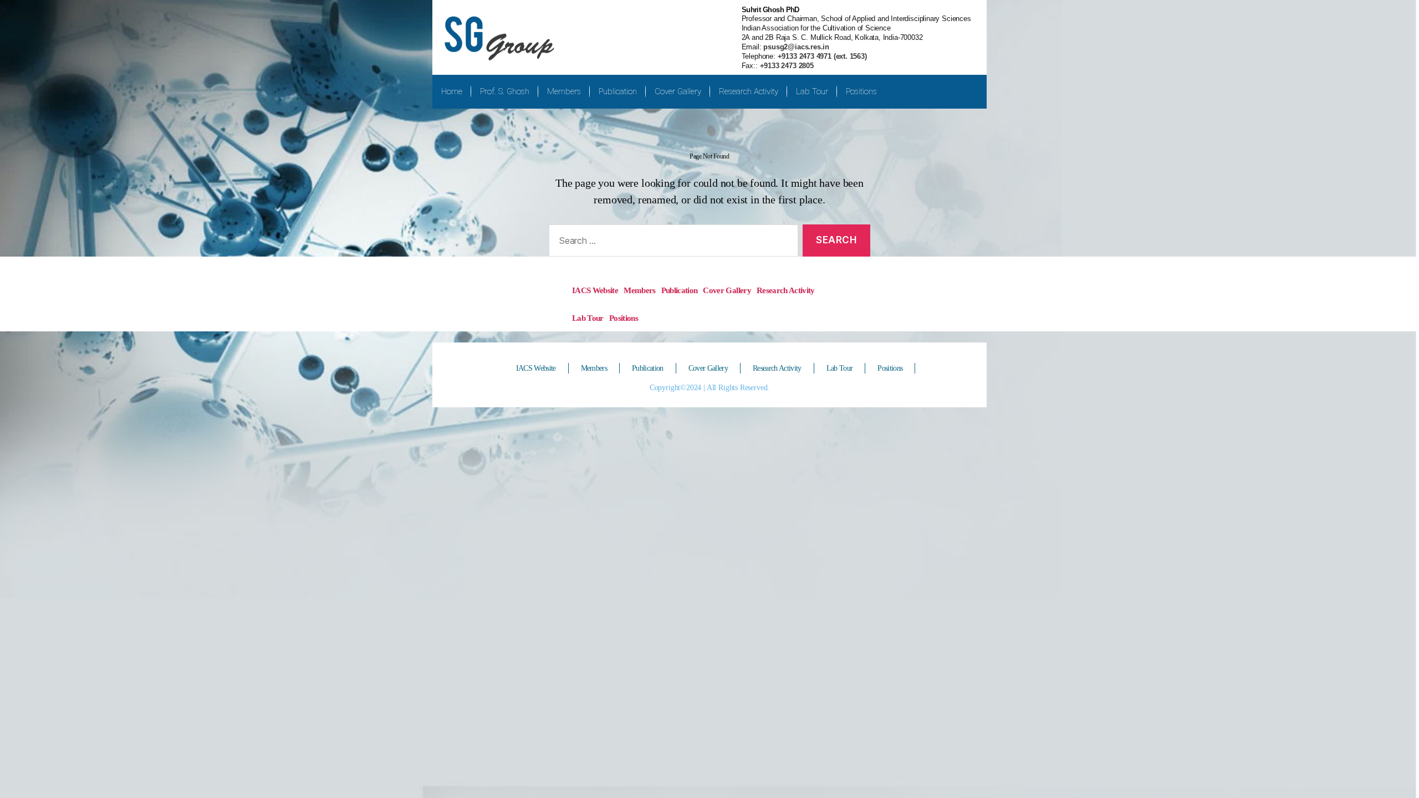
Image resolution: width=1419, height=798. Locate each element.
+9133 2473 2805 (787, 66)
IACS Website (595, 290)
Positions (861, 91)
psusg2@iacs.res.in (796, 47)
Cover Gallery (678, 91)
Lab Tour (812, 91)
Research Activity (748, 91)
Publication (618, 91)
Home (451, 91)
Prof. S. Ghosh (504, 91)
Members (564, 91)
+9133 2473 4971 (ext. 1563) (821, 56)
